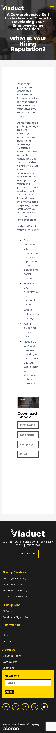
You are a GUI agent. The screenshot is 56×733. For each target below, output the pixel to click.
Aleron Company (28, 724)
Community (9, 662)
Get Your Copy (19, 478)
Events (6, 641)
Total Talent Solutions (15, 596)
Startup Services (14, 572)
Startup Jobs (11, 605)
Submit (9, 691)
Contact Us (28, 554)
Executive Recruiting (14, 590)
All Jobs (7, 611)
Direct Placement (13, 584)
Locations (8, 667)
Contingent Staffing (14, 578)
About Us (8, 649)
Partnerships (11, 624)
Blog (5, 635)
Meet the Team (11, 656)
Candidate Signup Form (16, 617)
